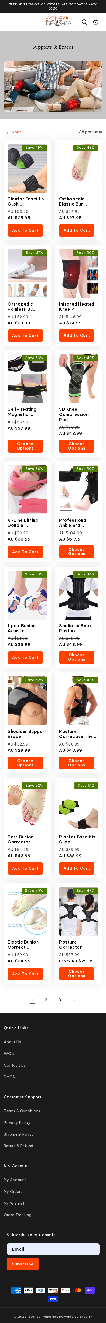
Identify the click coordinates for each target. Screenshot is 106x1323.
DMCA (9, 1077)
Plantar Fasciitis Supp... (77, 839)
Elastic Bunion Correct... (23, 944)
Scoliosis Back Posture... (75, 628)
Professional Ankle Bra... (73, 523)
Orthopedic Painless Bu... (22, 306)
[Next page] (74, 1000)
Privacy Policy (17, 1122)
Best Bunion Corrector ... (21, 839)
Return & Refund (18, 1146)
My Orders (13, 1191)
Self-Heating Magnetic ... (22, 412)
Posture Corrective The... (77, 734)
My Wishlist (14, 1203)
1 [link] (32, 1000)
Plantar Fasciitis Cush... (26, 201)
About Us (12, 1042)
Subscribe (23, 1264)
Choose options (25, 446)
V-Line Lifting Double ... (23, 523)
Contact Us (14, 1065)
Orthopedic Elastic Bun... (73, 201)
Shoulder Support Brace (27, 734)
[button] (10, 22)
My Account (15, 1179)
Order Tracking (17, 1215)
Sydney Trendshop (43, 1316)
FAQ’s (9, 1053)
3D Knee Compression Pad (74, 414)
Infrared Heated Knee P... (76, 306)
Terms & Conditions (22, 1111)
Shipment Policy (19, 1134)
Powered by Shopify (75, 1316)
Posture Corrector (70, 944)
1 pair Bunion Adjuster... (22, 628)
